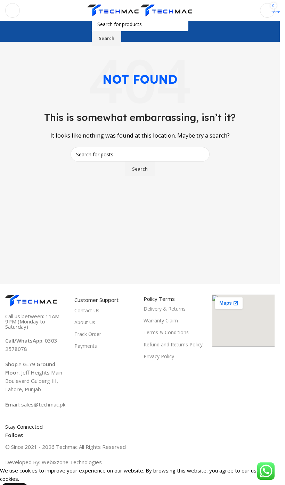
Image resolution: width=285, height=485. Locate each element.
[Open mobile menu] (12, 10)
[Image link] (31, 300)
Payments (85, 346)
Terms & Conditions (166, 332)
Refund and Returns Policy (173, 344)
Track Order (87, 334)
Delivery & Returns (165, 308)
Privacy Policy (159, 356)
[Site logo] (114, 9)
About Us (84, 322)
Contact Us (86, 310)
